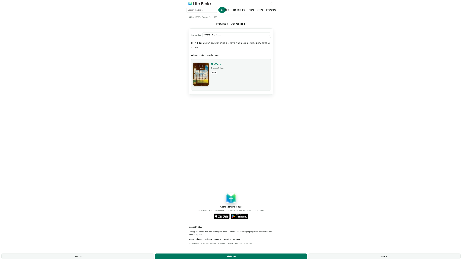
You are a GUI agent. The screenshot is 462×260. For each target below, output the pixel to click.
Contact (236, 239)
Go (222, 10)
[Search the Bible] (271, 3)
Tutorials (227, 239)
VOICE (197, 17)
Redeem (208, 239)
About (191, 239)
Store (260, 9)
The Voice (216, 64)
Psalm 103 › (384, 256)
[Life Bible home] (199, 3)
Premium (271, 9)
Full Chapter (231, 256)
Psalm (204, 17)
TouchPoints (239, 9)
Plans (251, 9)
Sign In (199, 239)
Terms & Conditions (235, 243)
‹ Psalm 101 (77, 256)
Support (217, 239)
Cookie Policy (247, 243)
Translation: (196, 35)
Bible (226, 9)
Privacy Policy (222, 243)
